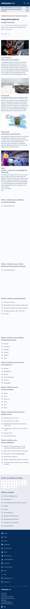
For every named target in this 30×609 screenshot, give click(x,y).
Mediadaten (4, 600)
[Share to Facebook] (5, 34)
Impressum (3, 593)
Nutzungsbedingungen (6, 602)
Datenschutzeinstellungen (7, 596)
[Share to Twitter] (8, 34)
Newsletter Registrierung (7, 603)
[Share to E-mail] (2, 34)
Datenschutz (4, 595)
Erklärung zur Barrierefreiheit (7, 598)
